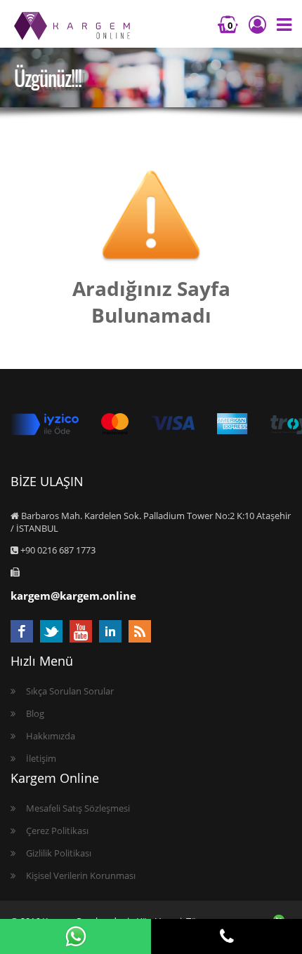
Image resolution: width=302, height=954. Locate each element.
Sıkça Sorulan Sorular (70, 691)
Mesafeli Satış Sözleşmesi (78, 808)
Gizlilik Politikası (58, 853)
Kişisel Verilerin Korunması (81, 875)
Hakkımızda (50, 736)
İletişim (41, 758)
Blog (35, 713)
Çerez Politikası (57, 830)
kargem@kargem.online (73, 596)
